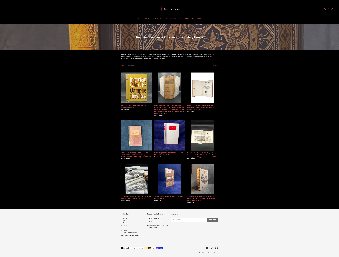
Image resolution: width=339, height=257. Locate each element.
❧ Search (124, 218)
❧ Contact (124, 230)
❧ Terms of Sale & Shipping (129, 232)
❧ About (123, 220)
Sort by (123, 65)
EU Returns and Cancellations (130, 235)
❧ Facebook (125, 223)
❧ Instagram (125, 228)
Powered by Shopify (213, 253)
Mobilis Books (204, 253)
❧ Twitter (124, 225)
